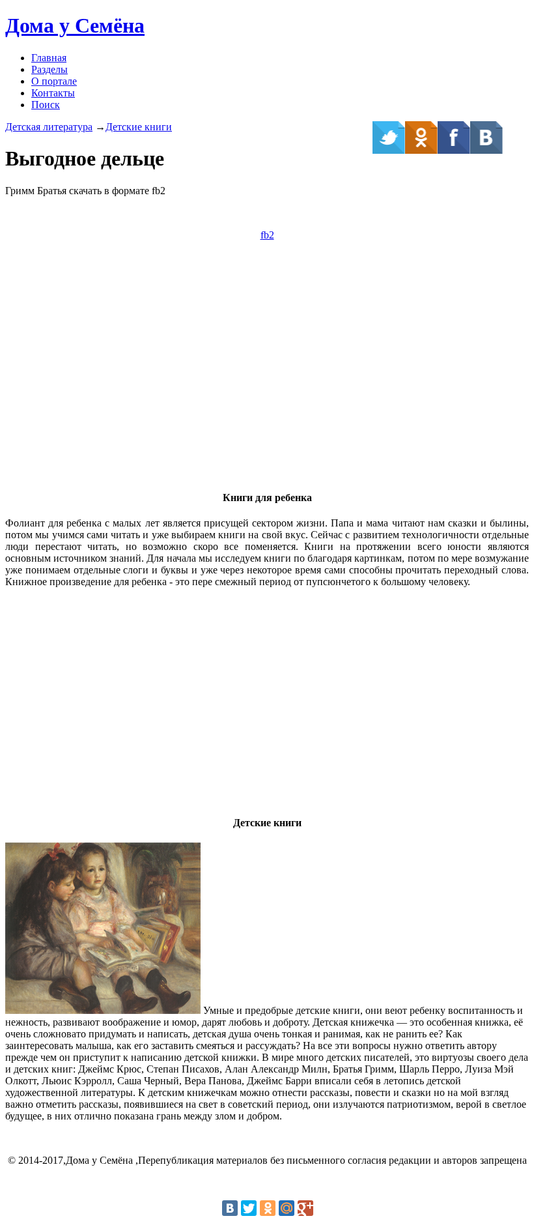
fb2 (267, 234)
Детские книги (138, 126)
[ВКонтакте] (230, 1208)
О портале (54, 81)
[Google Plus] (305, 1208)
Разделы (49, 69)
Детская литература (48, 126)
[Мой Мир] (286, 1208)
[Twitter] (249, 1208)
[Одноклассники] (267, 1208)
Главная (48, 57)
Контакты (53, 92)
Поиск (45, 104)
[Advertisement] (267, 387)
